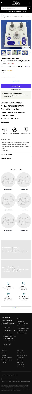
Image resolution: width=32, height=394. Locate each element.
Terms (6, 381)
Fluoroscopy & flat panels (23, 328)
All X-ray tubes (20, 321)
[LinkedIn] (4, 344)
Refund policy (20, 362)
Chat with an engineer (22, 355)
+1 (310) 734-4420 (9, 334)
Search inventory (21, 352)
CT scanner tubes (21, 325)
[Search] (29, 8)
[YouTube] (7, 344)
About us (3, 352)
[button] (3, 52)
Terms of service (21, 367)
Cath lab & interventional (22, 323)
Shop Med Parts (5, 317)
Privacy (2, 381)
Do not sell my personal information (23, 381)
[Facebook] (9, 344)
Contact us (3, 362)
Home (2, 15)
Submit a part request (22, 332)
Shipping (14, 381)
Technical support (21, 357)
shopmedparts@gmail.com (10, 336)
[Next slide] (30, 53)
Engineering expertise (6, 357)
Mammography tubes (22, 330)
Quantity (3, 72)
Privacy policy (20, 359)
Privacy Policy (8, 387)
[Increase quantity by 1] (14, 76)
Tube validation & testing (7, 359)
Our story (3, 355)
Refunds (9, 381)
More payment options (16, 89)
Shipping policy (20, 364)
